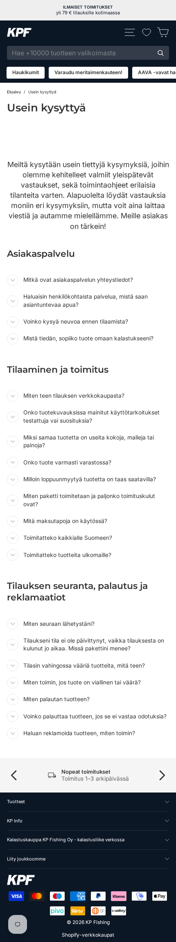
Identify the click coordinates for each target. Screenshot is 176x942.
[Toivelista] (146, 32)
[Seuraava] (162, 775)
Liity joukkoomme (26, 859)
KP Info (15, 821)
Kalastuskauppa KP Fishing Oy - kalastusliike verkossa (65, 839)
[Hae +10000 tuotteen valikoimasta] (160, 53)
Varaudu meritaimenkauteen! (88, 72)
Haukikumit (25, 72)
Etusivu (14, 91)
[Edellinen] (14, 775)
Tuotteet (16, 801)
